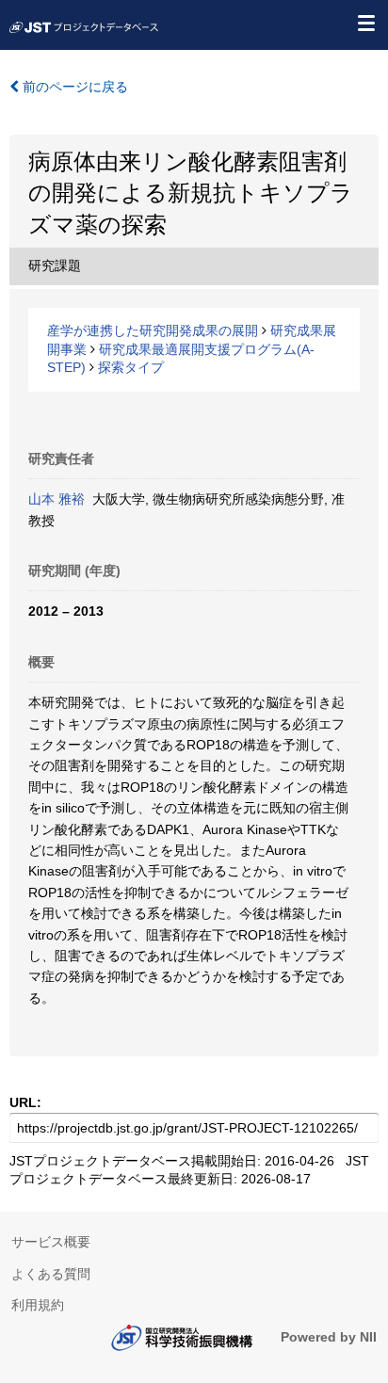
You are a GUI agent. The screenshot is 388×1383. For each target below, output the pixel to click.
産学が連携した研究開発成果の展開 (152, 330)
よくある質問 (50, 1273)
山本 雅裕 (56, 499)
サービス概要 (50, 1241)
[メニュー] (365, 22)
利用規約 (37, 1304)
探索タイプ (131, 367)
